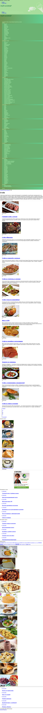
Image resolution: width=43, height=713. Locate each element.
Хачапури (6, 174)
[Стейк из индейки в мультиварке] (10, 337)
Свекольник (6, 33)
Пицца (5, 173)
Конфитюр (6, 120)
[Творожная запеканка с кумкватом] (10, 592)
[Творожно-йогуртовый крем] (8, 467)
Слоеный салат (7, 103)
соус (20, 544)
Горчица (5, 152)
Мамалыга (6, 66)
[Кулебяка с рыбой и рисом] (8, 447)
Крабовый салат (7, 83)
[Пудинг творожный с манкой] (7, 568)
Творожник (6, 180)
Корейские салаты (7, 82)
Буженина (6, 50)
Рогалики (6, 167)
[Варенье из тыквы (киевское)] (9, 685)
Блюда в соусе (7, 151)
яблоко (29, 544)
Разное (3, 184)
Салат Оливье (7, 94)
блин (0, 542)
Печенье (5, 165)
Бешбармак (6, 45)
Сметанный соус (7, 145)
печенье (40, 542)
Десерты (4, 129)
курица (28, 542)
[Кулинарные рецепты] (6, 10)
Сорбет (5, 140)
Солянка (6, 34)
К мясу (5, 154)
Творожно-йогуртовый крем (7, 468)
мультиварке (32, 542)
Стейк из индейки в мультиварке (12, 341)
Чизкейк (5, 175)
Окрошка (6, 30)
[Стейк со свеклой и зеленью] (9, 254)
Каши (5, 60)
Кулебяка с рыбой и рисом (7, 448)
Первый (3, 408)
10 (2, 410)
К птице (5, 155)
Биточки (5, 47)
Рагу (5, 76)
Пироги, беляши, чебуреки (9, 161)
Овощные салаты (7, 89)
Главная (1, 190)
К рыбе (5, 156)
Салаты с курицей (7, 85)
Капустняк (6, 26)
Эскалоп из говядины (9, 362)
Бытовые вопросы (7, 186)
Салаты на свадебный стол (9, 101)
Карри (5, 59)
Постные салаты (7, 91)
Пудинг (5, 139)
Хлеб (5, 164)
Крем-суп (6, 27)
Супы (3, 22)
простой (12, 544)
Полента (6, 75)
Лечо (5, 122)
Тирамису (6, 141)
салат (17, 544)
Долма (5, 54)
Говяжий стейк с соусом (9, 216)
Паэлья (5, 71)
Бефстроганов (7, 44)
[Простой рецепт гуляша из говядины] (9, 580)
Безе (5, 130)
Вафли (5, 159)
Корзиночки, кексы (7, 163)
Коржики (5, 160)
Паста (5, 70)
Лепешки (6, 171)
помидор (9, 544)
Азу (5, 41)
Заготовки (4, 118)
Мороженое (6, 136)
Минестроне (6, 29)
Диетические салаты (8, 86)
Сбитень (5, 110)
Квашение (6, 127)
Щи (4, 39)
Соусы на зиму (7, 147)
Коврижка (6, 182)
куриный (25, 542)
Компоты (6, 112)
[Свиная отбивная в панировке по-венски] (8, 557)
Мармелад (6, 135)
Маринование (7, 123)
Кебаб (5, 61)
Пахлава (6, 170)
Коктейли (6, 116)
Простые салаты (7, 92)
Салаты (4, 77)
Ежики (5, 55)
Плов (5, 73)
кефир (18, 542)
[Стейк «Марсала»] (11, 233)
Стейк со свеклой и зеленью (11, 258)
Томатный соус (7, 148)
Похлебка (6, 31)
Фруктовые (6, 113)
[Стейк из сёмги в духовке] (10, 399)
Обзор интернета (7, 185)
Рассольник (6, 32)
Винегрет (6, 78)
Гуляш (5, 53)
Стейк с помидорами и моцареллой (13, 383)
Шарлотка (6, 177)
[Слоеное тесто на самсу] (8, 457)
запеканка (10, 542)
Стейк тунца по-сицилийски (11, 299)
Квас (5, 108)
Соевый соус (6, 146)
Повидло (6, 121)
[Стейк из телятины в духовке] (10, 274)
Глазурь (5, 181)
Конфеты (6, 133)
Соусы (3, 143)
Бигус (5, 46)
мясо (35, 542)
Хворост (5, 166)
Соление (6, 124)
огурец (37, 542)
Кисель (5, 111)
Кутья (5, 134)
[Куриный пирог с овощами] (8, 674)
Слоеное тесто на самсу (7, 458)
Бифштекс (6, 48)
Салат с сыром (7, 96)
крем (23, 542)
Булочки (5, 168)
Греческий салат (7, 80)
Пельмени (6, 72)
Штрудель (6, 176)
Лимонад (6, 114)
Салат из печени (7, 93)
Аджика (5, 125)
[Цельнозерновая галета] (8, 437)
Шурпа (5, 38)
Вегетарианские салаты (8, 79)
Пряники (6, 172)
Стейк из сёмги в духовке (10, 403)
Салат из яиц (6, 88)
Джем (5, 126)
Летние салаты (7, 87)
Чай (5, 106)
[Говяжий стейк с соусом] (10, 212)
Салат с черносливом (8, 97)
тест (25, 544)
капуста (16, 542)
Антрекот (6, 42)
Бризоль (5, 49)
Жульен (5, 57)
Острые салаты (7, 90)
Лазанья (5, 63)
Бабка (5, 43)
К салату (5, 157)
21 (2, 414)
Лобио (5, 65)
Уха (5, 36)
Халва (5, 142)
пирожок (4, 544)
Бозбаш (5, 23)
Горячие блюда (5, 40)
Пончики (5, 179)
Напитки (4, 104)
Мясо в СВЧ (5, 320)
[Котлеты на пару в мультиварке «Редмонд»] (8, 627)
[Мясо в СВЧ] (10, 316)
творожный (23, 544)
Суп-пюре (6, 35)
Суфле (5, 183)
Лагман (5, 28)
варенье (2, 542)
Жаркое (5, 56)
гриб (5, 542)
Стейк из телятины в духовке (11, 279)
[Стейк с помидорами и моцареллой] (10, 378)
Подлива (6, 74)
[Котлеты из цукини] (8, 639)
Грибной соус (6, 153)
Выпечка (4, 158)
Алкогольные (6, 117)
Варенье (6, 119)
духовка (7, 542)
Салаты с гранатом (8, 102)
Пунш (5, 105)
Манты (5, 67)
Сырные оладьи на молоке (7, 428)
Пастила (5, 138)
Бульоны (6, 25)
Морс (5, 109)
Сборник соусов (7, 144)
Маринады (6, 149)
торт (27, 544)
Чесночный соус (7, 150)
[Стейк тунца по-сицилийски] (10, 295)
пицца (7, 544)
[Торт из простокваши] (8, 615)
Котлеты (5, 62)
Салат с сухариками (8, 95)
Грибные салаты (7, 81)
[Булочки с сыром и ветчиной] (7, 662)
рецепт (14, 544)
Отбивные (6, 69)
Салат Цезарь (7, 98)
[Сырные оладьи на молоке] (8, 427)
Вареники (6, 51)
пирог (1, 544)
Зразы (5, 58)
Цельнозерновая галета (6, 438)
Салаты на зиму (7, 100)
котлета (21, 542)
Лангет (5, 64)
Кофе (5, 107)
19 (2, 412)
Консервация (6, 128)
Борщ (5, 24)
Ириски (5, 132)
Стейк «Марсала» (7, 237)
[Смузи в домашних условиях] (8, 650)
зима (13, 542)
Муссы (5, 137)
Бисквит (5, 169)
